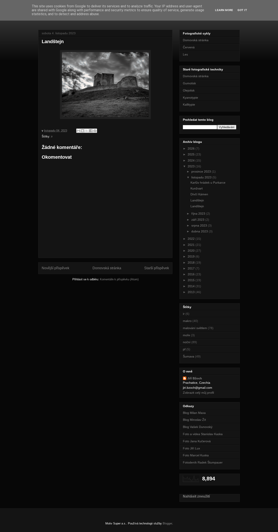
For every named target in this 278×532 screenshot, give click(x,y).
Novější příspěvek (55, 268)
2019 (191, 256)
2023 (191, 166)
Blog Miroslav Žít (194, 419)
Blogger (167, 523)
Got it (242, 10)
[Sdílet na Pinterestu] (95, 131)
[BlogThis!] (82, 131)
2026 (191, 148)
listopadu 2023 (201, 177)
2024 (191, 160)
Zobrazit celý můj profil (198, 392)
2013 (191, 292)
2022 (191, 238)
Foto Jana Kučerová (197, 441)
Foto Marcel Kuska (196, 455)
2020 (191, 250)
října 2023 (198, 213)
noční (186, 342)
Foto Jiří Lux (191, 448)
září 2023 (198, 219)
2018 (191, 262)
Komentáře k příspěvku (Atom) (119, 279)
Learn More (224, 10)
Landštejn (197, 200)
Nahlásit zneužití (196, 496)
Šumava (188, 356)
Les (185, 54)
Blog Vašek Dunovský (197, 427)
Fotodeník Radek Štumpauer (203, 462)
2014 (191, 286)
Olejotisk (189, 90)
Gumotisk (189, 83)
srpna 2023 (199, 225)
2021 (191, 244)
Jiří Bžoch (194, 378)
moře (186, 335)
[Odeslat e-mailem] (78, 131)
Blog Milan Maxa (194, 413)
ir (52, 136)
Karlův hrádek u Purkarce (207, 182)
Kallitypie (189, 104)
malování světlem (195, 328)
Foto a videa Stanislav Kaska (203, 434)
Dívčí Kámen (199, 194)
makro (187, 321)
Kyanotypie (190, 97)
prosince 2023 (201, 171)
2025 (191, 154)
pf (184, 349)
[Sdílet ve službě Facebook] (91, 131)
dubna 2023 (200, 231)
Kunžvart (196, 188)
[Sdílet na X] (86, 131)
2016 (191, 274)
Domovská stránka (107, 268)
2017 (191, 268)
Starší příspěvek (156, 268)
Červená (189, 47)
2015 (191, 280)
